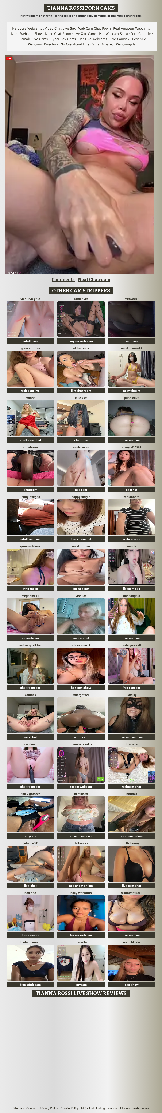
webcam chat (131, 786)
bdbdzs (131, 794)
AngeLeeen (30, 447)
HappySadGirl (81, 497)
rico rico (30, 893)
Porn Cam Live (142, 34)
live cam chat (131, 885)
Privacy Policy (48, 1108)
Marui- (131, 546)
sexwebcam (131, 390)
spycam (30, 836)
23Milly (132, 695)
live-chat (30, 885)
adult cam (30, 341)
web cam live (30, 390)
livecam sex (131, 588)
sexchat (131, 489)
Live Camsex (120, 39)
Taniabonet (131, 497)
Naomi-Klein (131, 942)
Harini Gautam (30, 942)
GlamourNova (30, 348)
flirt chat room (81, 390)
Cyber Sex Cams (63, 39)
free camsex (30, 935)
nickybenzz (81, 348)
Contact (31, 1108)
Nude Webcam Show (27, 34)
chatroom (81, 440)
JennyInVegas (30, 497)
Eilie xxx (81, 398)
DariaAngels (131, 596)
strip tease (30, 588)
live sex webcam (131, 737)
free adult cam (30, 984)
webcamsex (131, 539)
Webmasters (141, 1108)
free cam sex (132, 687)
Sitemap (18, 1108)
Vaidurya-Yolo (30, 299)
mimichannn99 (131, 348)
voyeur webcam (81, 836)
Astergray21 (81, 695)
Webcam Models (119, 1108)
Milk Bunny (132, 843)
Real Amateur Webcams (131, 29)
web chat (30, 737)
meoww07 (132, 299)
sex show (132, 984)
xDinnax (30, 695)
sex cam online (132, 836)
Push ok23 (131, 398)
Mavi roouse (81, 546)
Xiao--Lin (81, 942)
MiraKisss (81, 794)
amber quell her (30, 645)
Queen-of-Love (30, 546)
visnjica (81, 596)
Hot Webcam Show (113, 34)
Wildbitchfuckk (131, 893)
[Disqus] (81, 1052)
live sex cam (131, 440)
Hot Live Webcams (92, 39)
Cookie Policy (69, 1108)
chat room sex (30, 687)
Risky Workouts (81, 893)
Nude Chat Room (58, 34)
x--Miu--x (30, 744)
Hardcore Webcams (27, 29)
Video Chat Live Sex (60, 29)
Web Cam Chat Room (94, 29)
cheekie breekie (81, 744)
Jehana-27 (30, 843)
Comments (63, 279)
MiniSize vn (81, 447)
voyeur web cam (81, 341)
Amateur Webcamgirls (119, 44)
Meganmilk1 (30, 596)
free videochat (81, 539)
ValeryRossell (132, 645)
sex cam (132, 341)
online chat (81, 638)
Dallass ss (81, 843)
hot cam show (81, 687)
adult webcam (30, 539)
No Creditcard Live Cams (80, 44)
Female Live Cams (34, 39)
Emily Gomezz (30, 794)
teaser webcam (81, 786)
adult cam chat (30, 440)
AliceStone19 (81, 645)
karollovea (81, 299)
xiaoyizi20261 (131, 447)
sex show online (81, 885)
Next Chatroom (94, 279)
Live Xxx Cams (85, 34)
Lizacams (132, 744)
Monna (30, 398)
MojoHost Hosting (93, 1108)
